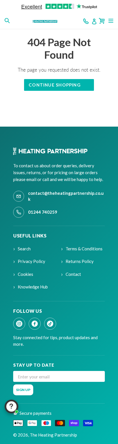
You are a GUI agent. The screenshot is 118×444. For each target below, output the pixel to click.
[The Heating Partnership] (51, 151)
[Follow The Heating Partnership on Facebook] (35, 324)
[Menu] (111, 20)
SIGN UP (23, 390)
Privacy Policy (31, 261)
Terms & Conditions (84, 248)
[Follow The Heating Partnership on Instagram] (19, 324)
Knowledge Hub (33, 286)
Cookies (25, 274)
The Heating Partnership (53, 434)
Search (24, 248)
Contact (73, 274)
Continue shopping (55, 84)
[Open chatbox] (11, 406)
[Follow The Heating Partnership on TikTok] (50, 324)
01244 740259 (42, 212)
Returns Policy (80, 261)
